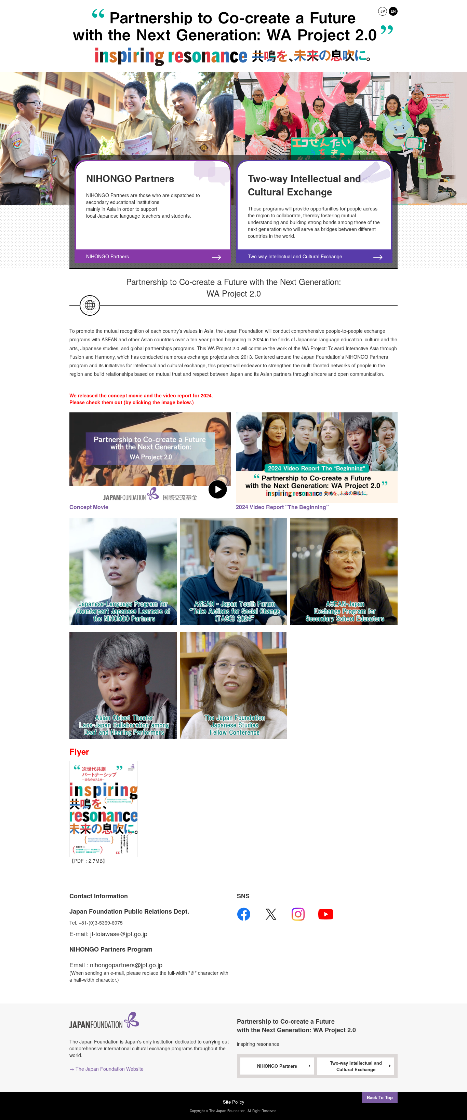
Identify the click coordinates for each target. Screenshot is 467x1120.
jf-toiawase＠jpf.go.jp (118, 933)
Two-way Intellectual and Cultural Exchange (356, 1066)
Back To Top (380, 1097)
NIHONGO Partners (277, 1066)
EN (393, 11)
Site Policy (233, 1101)
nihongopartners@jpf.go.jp (126, 964)
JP (383, 11)
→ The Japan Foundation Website (106, 1068)
